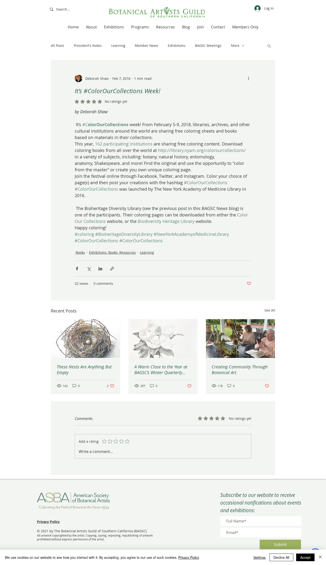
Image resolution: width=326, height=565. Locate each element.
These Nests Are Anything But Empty (84, 369)
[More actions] (248, 78)
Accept (305, 557)
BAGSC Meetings (208, 45)
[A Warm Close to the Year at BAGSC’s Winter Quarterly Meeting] (163, 338)
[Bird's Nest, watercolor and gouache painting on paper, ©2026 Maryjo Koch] (85, 338)
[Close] (320, 557)
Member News (146, 45)
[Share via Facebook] (77, 268)
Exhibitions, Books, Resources (112, 252)
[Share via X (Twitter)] (88, 268)
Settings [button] (259, 557)
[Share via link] (112, 268)
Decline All (281, 557)
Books (80, 252)
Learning (118, 45)
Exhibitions (176, 45)
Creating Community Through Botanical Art (240, 369)
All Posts (57, 45)
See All (269, 310)
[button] (269, 46)
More (235, 45)
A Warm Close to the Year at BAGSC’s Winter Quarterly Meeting (160, 369)
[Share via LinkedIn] (100, 268)
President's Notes (88, 45)
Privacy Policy (188, 557)
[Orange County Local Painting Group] (240, 338)
